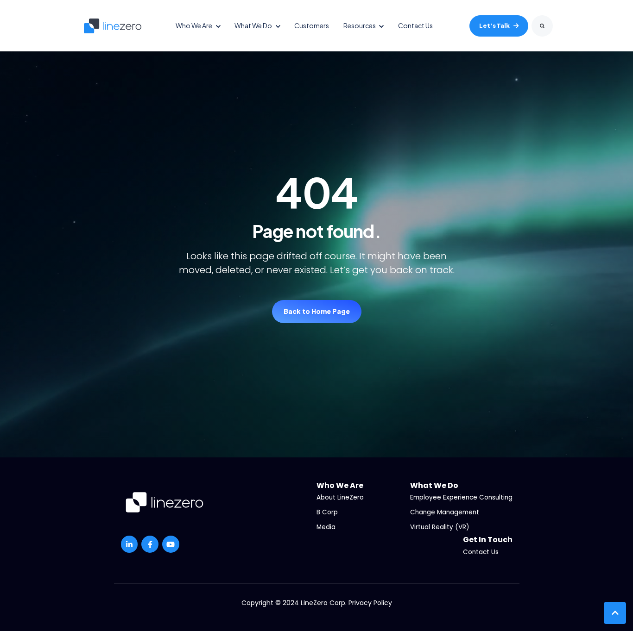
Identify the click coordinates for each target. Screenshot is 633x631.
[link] (112, 25)
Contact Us (415, 25)
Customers (311, 25)
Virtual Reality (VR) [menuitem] (439, 527)
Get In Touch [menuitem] (488, 539)
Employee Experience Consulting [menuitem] (461, 497)
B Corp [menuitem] (327, 512)
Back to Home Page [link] (317, 311)
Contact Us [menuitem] (481, 552)
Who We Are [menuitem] (339, 485)
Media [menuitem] (325, 527)
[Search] (542, 26)
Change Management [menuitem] (444, 512)
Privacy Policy (370, 602)
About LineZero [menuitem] (340, 497)
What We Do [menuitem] (434, 485)
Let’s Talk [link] (494, 25)
